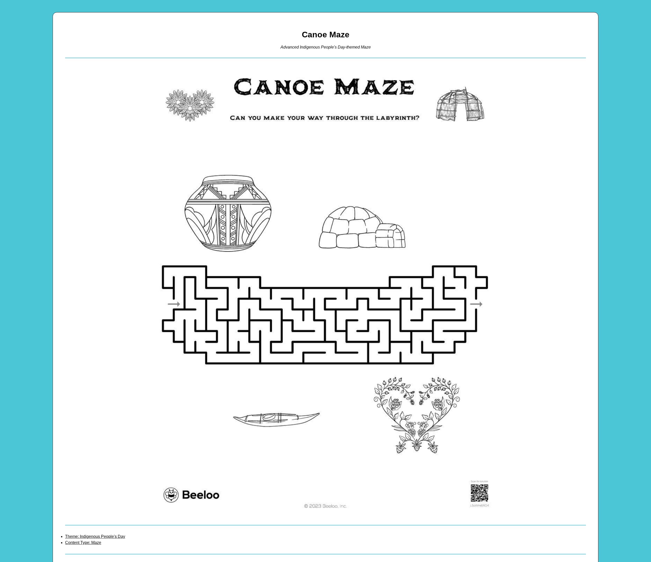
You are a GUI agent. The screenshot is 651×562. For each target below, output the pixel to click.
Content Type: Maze (83, 542)
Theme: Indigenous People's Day (95, 536)
